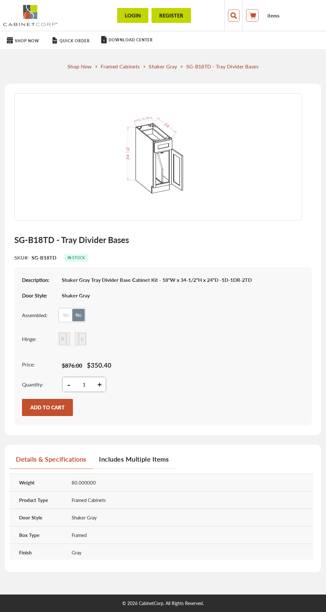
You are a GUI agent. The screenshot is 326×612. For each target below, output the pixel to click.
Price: (28, 364)
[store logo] (30, 15)
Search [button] (233, 16)
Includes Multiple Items (134, 459)
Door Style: (34, 295)
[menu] (163, 40)
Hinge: (29, 339)
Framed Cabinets (120, 66)
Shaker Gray (163, 66)
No (78, 315)
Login (133, 15)
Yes (66, 315)
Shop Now (79, 66)
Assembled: (34, 315)
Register (171, 15)
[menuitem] (24, 40)
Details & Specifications (51, 459)
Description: (35, 280)
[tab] (51, 461)
